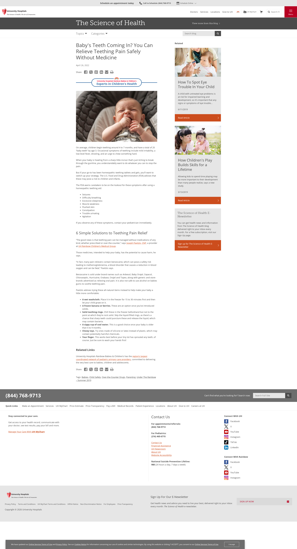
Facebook (85, 72)
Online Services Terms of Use (40, 544)
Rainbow (238, 12)
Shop (261, 12)
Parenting (131, 377)
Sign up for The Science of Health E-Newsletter (195, 245)
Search (218, 33)
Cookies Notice (80, 544)
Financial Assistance (161, 445)
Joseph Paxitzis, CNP (136, 243)
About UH (156, 452)
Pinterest (96, 72)
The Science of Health (110, 23)
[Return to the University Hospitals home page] (19, 11)
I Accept (232, 544)
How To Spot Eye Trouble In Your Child (196, 84)
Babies (85, 377)
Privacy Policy (61, 544)
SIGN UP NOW (247, 501)
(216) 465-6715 (158, 436)
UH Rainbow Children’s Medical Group (97, 246)
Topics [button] (80, 33)
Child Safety (95, 377)
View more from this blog (205, 23)
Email (106, 72)
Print (112, 72)
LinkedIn (101, 72)
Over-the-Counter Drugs (113, 377)
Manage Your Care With (26, 431)
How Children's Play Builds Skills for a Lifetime (195, 165)
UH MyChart (251, 12)
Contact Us (156, 442)
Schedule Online (186, 3)
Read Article (184, 117)
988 (153, 464)
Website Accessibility (161, 455)
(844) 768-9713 (23, 395)
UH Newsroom (158, 449)
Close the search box (283, 12)
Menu (290, 14)
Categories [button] (97, 33)
